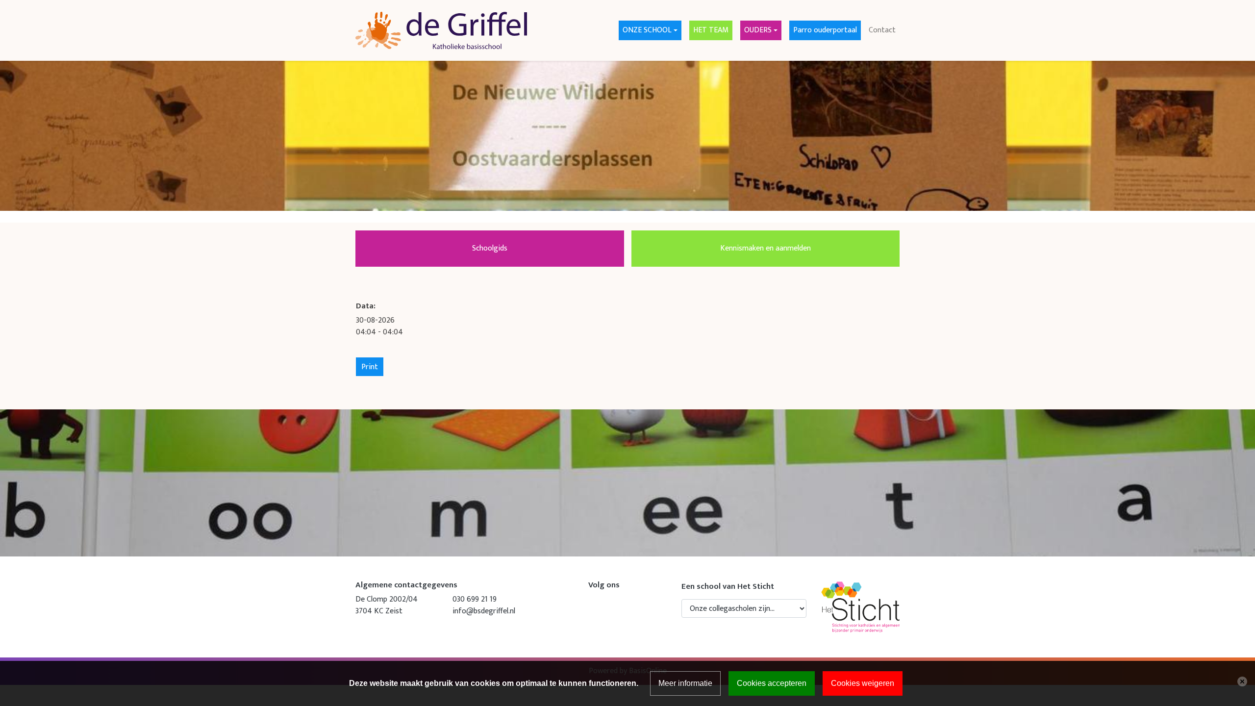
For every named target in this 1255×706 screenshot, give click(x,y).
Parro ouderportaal (825, 30)
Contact (882, 30)
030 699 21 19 (474, 599)
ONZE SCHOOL (647, 30)
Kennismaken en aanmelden (765, 248)
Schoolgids (489, 248)
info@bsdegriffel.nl (483, 611)
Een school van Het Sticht (727, 586)
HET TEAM (710, 30)
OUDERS (758, 30)
